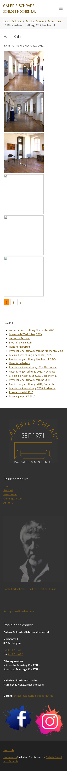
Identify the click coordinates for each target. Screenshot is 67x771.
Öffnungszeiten (12, 498)
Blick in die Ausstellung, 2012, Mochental (33, 367)
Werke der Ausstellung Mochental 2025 (31, 330)
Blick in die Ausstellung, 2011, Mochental (33, 375)
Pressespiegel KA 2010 (22, 396)
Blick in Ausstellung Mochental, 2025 (30, 355)
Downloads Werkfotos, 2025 (25, 334)
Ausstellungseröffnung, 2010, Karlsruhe (32, 384)
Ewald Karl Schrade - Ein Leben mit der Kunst (29, 589)
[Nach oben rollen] (59, 763)
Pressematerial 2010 (21, 392)
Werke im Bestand (19, 338)
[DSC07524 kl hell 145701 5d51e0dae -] (24, 153)
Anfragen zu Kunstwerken (18, 611)
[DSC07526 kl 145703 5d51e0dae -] (24, 194)
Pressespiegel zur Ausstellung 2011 (29, 380)
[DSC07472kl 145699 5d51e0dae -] (24, 112)
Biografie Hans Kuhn (21, 342)
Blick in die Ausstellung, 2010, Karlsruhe (32, 388)
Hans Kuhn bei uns (19, 346)
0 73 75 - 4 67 (15, 654)
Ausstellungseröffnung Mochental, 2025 (32, 359)
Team (6, 486)
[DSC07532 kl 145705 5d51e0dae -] (24, 235)
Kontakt (8, 490)
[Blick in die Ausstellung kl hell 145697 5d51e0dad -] (24, 71)
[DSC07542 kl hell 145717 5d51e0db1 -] (24, 276)
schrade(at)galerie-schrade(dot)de (32, 695)
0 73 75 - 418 (15, 650)
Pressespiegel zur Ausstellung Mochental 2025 (36, 350)
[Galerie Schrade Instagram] (49, 720)
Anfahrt (8, 502)
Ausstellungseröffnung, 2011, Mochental (32, 371)
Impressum (10, 757)
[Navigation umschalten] (61, 8)
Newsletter (10, 494)
